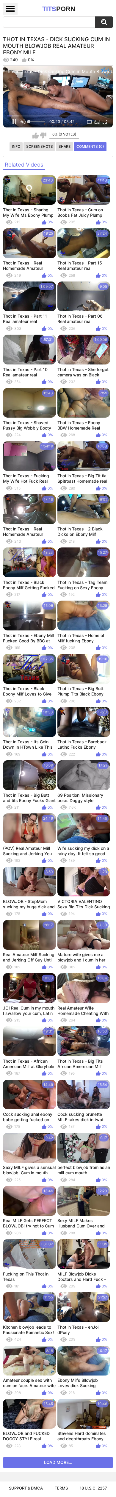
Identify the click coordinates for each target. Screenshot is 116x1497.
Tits (58, 9)
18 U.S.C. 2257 (93, 1488)
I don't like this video (43, 136)
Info (16, 146)
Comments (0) (90, 146)
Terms (61, 1488)
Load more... (58, 1462)
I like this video (35, 136)
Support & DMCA (26, 1488)
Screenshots (39, 146)
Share (64, 146)
